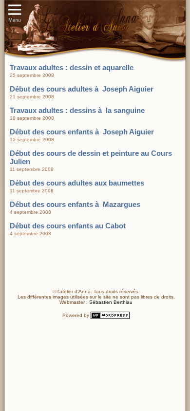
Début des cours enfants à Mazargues (75, 204)
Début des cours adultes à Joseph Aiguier (81, 89)
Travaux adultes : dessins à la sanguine (77, 110)
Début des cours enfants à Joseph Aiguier (82, 132)
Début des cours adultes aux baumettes (77, 183)
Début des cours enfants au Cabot (68, 226)
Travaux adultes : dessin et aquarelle (71, 67)
